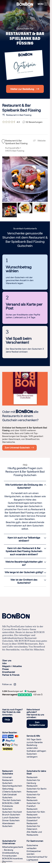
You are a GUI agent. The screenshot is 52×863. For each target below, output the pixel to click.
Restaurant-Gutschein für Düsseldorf (33, 817)
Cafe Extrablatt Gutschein (9, 796)
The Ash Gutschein (11, 800)
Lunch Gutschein (10, 817)
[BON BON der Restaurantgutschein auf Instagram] (15, 684)
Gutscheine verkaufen (32, 847)
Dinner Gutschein (11, 820)
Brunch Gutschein (11, 814)
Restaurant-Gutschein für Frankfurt (33, 803)
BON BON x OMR (10, 803)
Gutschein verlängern (32, 755)
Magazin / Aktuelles (12, 666)
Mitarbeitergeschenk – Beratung (12, 848)
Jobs (4, 663)
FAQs (7, 719)
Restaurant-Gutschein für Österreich (33, 826)
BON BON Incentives (12, 858)
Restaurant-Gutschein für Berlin (36, 787)
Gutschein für (25, 28)
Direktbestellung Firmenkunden (10, 854)
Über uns (6, 660)
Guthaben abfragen (36, 751)
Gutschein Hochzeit (12, 812)
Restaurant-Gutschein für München (33, 794)
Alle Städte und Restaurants (34, 833)
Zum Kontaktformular (37, 723)
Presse (5, 669)
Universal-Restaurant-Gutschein (7, 780)
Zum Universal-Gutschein (18, 447)
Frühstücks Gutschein (7, 807)
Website (41, 140)
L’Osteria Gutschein (11, 791)
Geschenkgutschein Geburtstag (12, 787)
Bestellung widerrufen (32, 746)
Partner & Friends (10, 675)
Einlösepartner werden (34, 852)
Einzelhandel (8, 672)
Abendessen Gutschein (8, 825)
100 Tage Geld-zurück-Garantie (35, 741)
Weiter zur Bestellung (22, 89)
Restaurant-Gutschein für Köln (36, 810)
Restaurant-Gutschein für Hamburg (33, 780)
